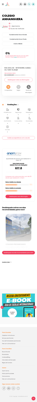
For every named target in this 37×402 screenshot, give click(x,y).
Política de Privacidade (8, 373)
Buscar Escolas (6, 351)
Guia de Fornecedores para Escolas (11, 340)
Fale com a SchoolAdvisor (8, 343)
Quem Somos (5, 370)
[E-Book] (18, 305)
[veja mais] (18, 227)
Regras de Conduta (7, 362)
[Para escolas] (25, 4)
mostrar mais (6, 262)
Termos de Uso (6, 376)
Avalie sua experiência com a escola (18, 138)
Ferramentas (5, 354)
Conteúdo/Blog (6, 357)
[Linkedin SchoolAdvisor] (18, 388)
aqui (15, 57)
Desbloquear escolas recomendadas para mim (18, 252)
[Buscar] (29, 4)
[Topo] (33, 398)
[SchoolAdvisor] (7, 4)
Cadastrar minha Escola (8, 335)
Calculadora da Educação (9, 359)
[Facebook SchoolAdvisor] (4, 388)
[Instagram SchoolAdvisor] (13, 388)
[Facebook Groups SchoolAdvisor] (9, 388)
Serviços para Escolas (7, 338)
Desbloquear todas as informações (18, 80)
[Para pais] (20, 4)
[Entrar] (33, 4)
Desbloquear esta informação (18, 196)
